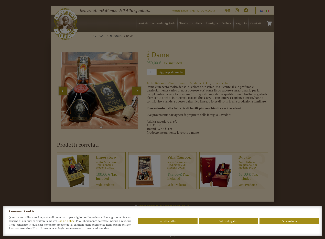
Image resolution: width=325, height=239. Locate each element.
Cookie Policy (66, 221)
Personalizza (289, 221)
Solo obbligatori (228, 221)
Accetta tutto (168, 221)
